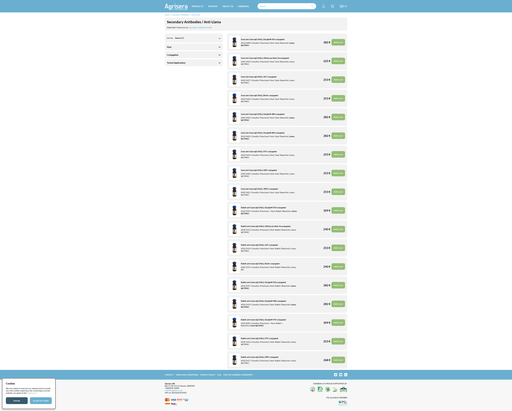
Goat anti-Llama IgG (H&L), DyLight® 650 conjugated (262, 39)
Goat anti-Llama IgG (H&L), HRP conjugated (259, 170)
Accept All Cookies (41, 401)
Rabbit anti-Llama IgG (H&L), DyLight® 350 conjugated (263, 282)
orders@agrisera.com (174, 390)
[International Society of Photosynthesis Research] (335, 389)
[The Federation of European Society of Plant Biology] (320, 389)
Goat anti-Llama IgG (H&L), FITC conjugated (259, 151)
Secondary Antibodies (180, 15)
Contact (169, 375)
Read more (31, 393)
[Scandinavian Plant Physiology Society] (343, 389)
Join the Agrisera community (238, 375)
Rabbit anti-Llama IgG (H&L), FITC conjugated (259, 338)
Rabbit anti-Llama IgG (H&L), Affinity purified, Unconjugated (265, 226)
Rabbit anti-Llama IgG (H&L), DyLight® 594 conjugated (263, 319)
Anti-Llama (196, 15)
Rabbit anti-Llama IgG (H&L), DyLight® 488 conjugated (263, 301)
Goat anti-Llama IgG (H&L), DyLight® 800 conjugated (262, 133)
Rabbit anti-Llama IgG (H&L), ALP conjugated (259, 245)
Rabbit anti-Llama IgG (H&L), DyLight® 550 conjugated (263, 207)
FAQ (219, 375)
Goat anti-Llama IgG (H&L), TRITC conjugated (259, 189)
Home (167, 15)
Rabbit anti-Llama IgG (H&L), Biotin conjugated (260, 263)
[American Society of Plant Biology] (312, 389)
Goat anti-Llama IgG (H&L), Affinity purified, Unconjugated (265, 58)
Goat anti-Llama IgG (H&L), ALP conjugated (258, 77)
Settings (16, 401)
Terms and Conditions (187, 375)
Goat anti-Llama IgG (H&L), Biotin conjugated (259, 95)
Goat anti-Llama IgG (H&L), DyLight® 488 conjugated (262, 114)
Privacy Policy (207, 375)
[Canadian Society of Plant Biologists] (327, 389)
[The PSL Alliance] (342, 403)
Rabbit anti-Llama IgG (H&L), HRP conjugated (259, 357)
